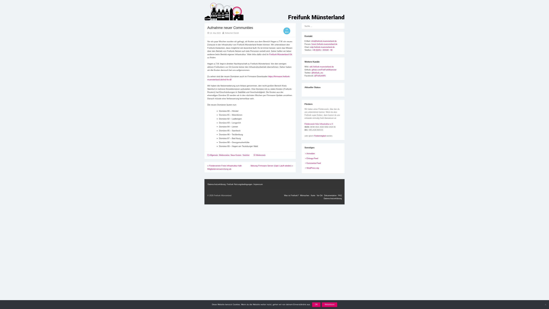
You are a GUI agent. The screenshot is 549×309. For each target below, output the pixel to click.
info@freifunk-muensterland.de (324, 41)
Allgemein (214, 155)
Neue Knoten (236, 155)
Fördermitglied (320, 136)
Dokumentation (330, 195)
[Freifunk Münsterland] (274, 11)
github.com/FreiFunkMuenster (324, 70)
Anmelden (311, 153)
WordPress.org (313, 168)
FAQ (340, 195)
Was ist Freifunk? (291, 195)
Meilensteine (224, 155)
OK (316, 304)
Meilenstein (260, 155)
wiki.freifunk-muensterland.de (322, 67)
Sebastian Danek (231, 33)
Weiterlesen (329, 304)
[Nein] (545, 304)
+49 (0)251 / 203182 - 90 (322, 50)
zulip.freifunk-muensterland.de (322, 47)
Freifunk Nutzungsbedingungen (239, 184)
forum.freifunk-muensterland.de (324, 44)
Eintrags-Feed (312, 158)
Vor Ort (320, 195)
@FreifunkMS (320, 76)
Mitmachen (304, 195)
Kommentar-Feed (314, 163)
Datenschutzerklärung (217, 184)
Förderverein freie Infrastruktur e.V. (319, 124)
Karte (313, 195)
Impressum (258, 184)
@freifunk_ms (317, 73)
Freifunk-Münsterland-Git (280, 54)
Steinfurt (245, 155)
